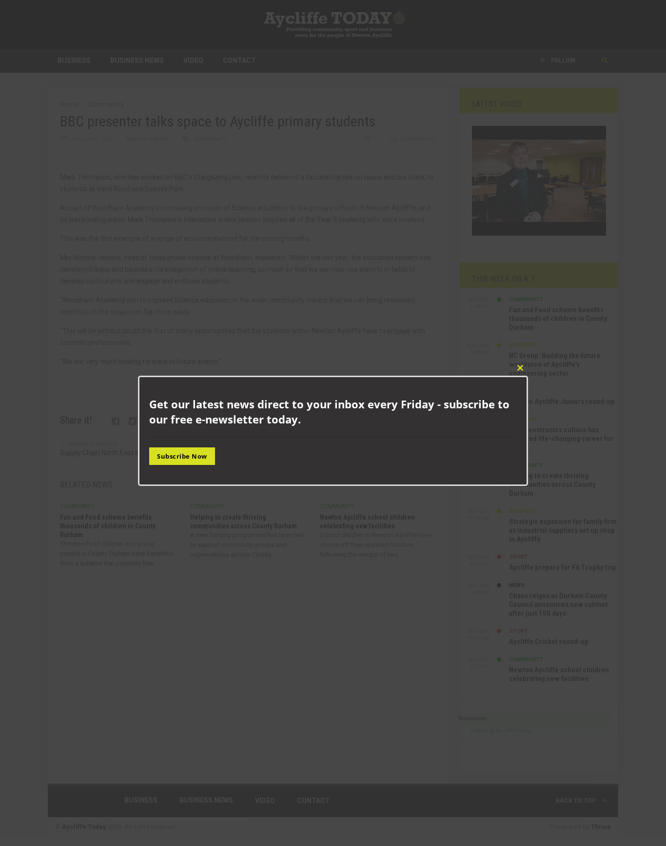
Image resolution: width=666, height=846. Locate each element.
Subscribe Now (182, 456)
